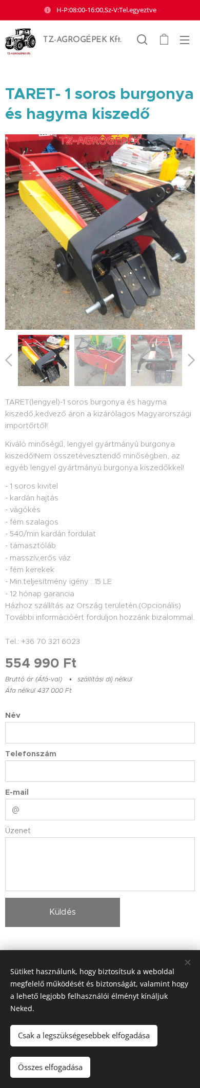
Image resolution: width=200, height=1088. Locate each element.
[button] (142, 39)
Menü (184, 39)
